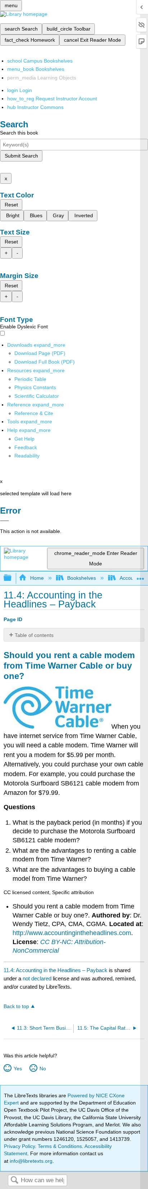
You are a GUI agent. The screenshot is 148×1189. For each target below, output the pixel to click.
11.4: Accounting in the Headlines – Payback (55, 970)
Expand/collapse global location (140, 575)
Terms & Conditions (60, 1146)
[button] (25, 447)
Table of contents (34, 635)
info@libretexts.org (30, 1161)
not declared (38, 978)
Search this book (19, 133)
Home (37, 578)
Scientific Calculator (36, 396)
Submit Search (21, 156)
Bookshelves (81, 578)
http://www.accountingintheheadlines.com (72, 933)
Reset (11, 205)
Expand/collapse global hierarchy (12, 578)
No (43, 1068)
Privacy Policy (19, 1146)
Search (14, 1180)
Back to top (16, 1006)
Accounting (132, 578)
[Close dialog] (4, 520)
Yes (18, 1068)
